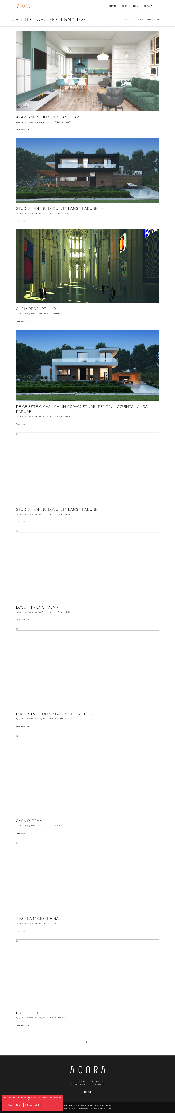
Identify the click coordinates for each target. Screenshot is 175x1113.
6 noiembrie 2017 (64, 213)
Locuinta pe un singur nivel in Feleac (56, 714)
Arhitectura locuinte (33, 122)
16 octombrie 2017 (64, 612)
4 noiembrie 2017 (58, 313)
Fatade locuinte (48, 122)
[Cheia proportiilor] (87, 266)
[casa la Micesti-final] (87, 877)
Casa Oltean (29, 821)
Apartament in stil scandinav (47, 117)
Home (125, 19)
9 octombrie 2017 (64, 718)
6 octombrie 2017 (53, 825)
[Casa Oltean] (87, 775)
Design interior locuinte (34, 825)
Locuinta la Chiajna (37, 607)
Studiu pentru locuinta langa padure (57, 509)
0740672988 (100, 1084)
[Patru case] (87, 973)
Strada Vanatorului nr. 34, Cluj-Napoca (87, 1081)
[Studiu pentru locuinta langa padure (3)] (87, 170)
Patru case (28, 1013)
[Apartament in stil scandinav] (87, 71)
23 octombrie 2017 (64, 514)
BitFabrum (108, 1108)
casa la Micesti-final (38, 918)
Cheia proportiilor (36, 309)
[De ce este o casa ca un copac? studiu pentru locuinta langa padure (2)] (87, 365)
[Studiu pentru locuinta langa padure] (87, 468)
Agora (20, 122)
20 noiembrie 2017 (64, 122)
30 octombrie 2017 (64, 416)
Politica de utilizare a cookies (99, 1105)
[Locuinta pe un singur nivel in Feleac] (87, 668)
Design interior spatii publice (36, 313)
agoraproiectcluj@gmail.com (80, 1084)
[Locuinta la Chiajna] (87, 566)
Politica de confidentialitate (75, 1105)
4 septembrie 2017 (51, 923)
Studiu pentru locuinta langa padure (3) (59, 208)
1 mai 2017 (61, 1017)
